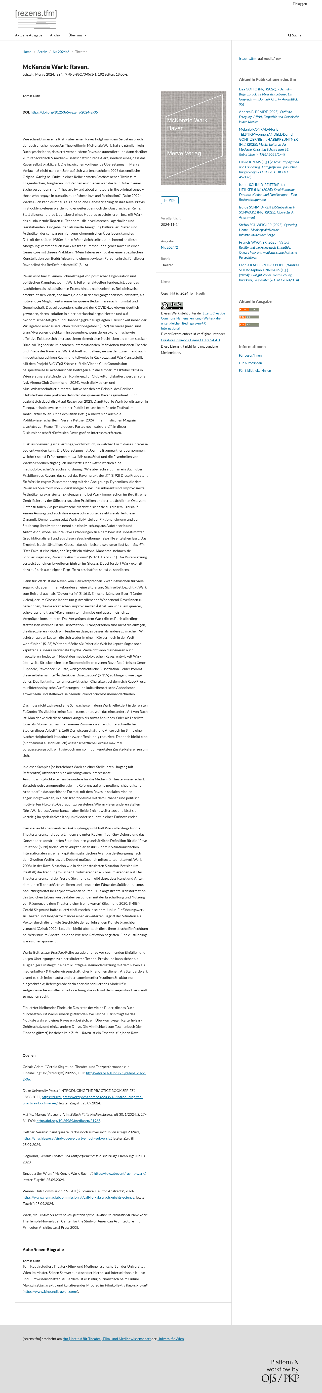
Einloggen (300, 4)
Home (27, 52)
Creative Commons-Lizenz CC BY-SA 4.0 (190, 340)
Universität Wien (170, 1338)
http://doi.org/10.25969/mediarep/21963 (68, 1120)
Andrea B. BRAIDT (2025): (269, 117)
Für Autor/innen (250, 363)
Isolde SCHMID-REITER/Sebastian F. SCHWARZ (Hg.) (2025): (267, 212)
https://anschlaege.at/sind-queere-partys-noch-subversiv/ (67, 1138)
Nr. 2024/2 (61, 52)
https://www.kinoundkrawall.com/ (50, 1291)
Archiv (55, 35)
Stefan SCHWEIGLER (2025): (268, 230)
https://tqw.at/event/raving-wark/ (119, 1173)
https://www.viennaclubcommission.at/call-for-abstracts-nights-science (78, 1197)
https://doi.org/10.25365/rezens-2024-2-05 (64, 112)
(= (276, 280)
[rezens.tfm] (248, 58)
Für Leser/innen (250, 355)
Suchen (297, 35)
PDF (171, 200)
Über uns (75, 35)
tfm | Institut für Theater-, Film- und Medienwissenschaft (107, 1338)
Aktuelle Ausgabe (28, 35)
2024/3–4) (291, 280)
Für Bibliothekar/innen (255, 370)
